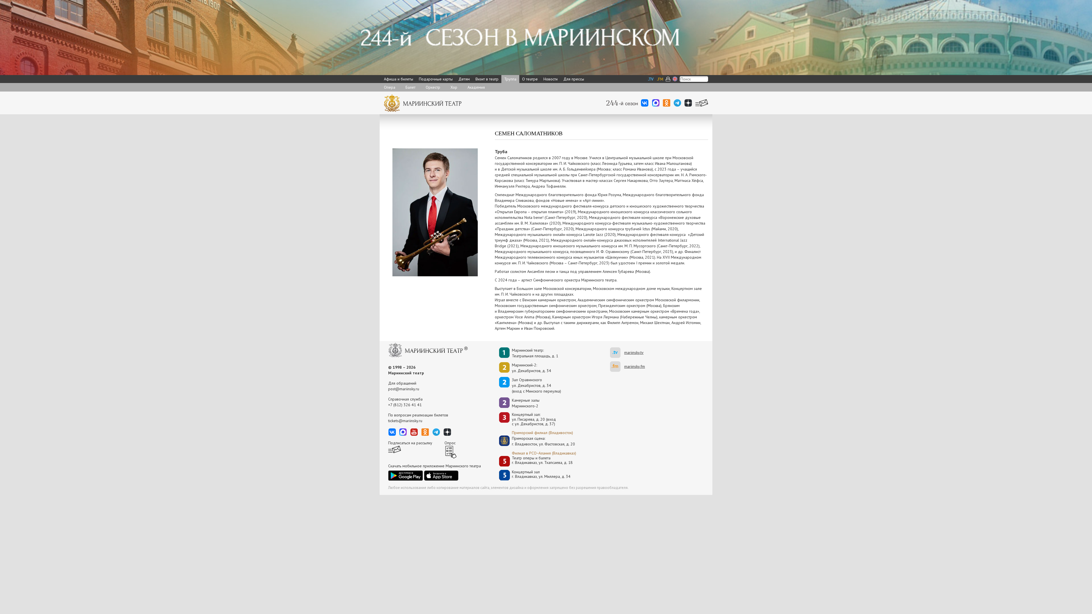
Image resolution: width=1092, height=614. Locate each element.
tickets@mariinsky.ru (405, 420)
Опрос (450, 442)
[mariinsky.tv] (617, 352)
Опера (389, 87)
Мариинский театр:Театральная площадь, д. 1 (535, 353)
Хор (453, 87)
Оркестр (433, 87)
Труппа (510, 79)
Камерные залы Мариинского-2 (525, 403)
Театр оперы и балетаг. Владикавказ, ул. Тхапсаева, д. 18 (542, 460)
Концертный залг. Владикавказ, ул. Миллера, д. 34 (541, 474)
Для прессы (573, 79)
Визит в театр (487, 79)
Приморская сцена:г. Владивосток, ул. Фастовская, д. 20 (537, 441)
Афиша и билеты (398, 79)
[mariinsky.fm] (617, 366)
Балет (410, 87)
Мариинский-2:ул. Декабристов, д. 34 (531, 367)
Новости (550, 79)
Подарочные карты (436, 79)
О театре (530, 79)
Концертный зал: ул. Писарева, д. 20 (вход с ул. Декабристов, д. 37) (534, 419)
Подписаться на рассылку (410, 442)
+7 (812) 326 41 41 (405, 404)
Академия (476, 87)
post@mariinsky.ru (403, 388)
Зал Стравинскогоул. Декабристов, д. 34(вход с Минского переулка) (536, 385)
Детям (464, 79)
